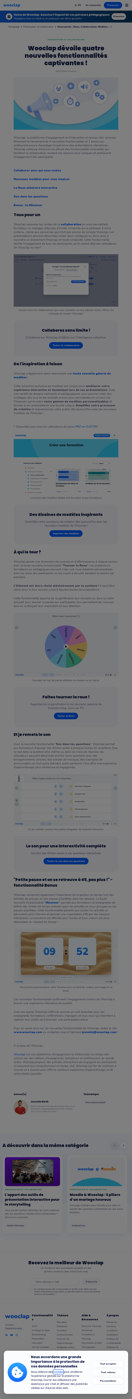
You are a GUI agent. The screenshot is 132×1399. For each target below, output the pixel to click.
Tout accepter (108, 1363)
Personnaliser (108, 1380)
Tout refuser (108, 1372)
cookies (58, 1372)
